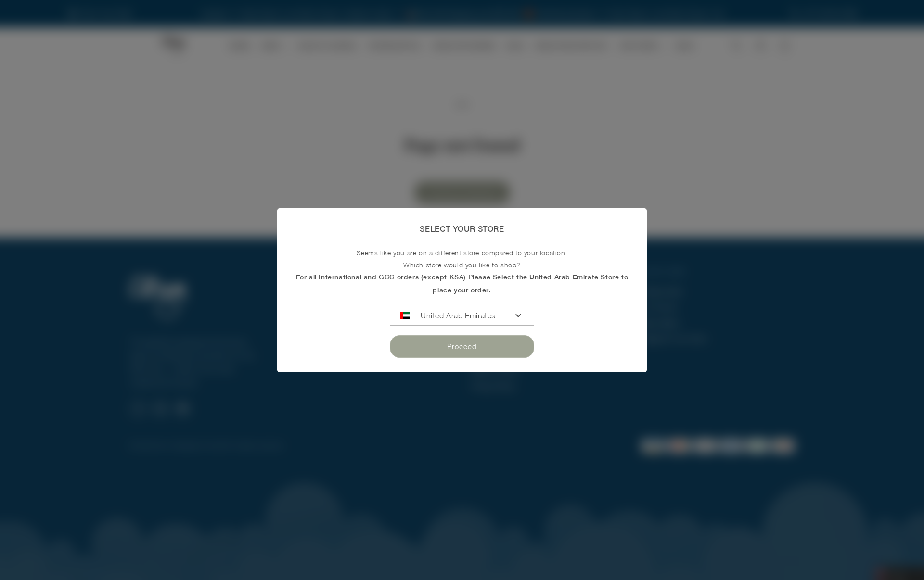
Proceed (462, 346)
